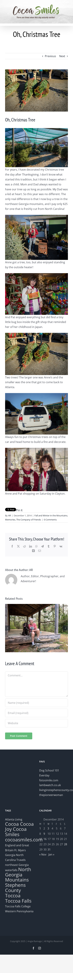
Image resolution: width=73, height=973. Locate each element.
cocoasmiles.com (24, 839)
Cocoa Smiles (16, 831)
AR (9, 515)
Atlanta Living (13, 819)
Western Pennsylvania (19, 911)
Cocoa (12, 824)
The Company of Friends (28, 519)
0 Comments (50, 519)
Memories (10, 519)
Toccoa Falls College (18, 906)
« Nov (42, 854)
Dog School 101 (49, 770)
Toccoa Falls (18, 900)
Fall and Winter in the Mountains (50, 515)
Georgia (10, 855)
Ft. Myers (20, 850)
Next (62, 56)
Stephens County (15, 887)
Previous (50, 56)
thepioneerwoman (51, 795)
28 (65, 844)
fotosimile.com (48, 780)
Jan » (51, 854)
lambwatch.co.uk (50, 785)
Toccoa (13, 895)
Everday (44, 775)
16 (45, 839)
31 (49, 849)
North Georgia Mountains (18, 874)
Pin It (19, 510)
